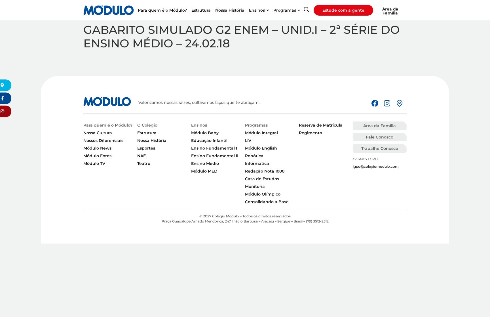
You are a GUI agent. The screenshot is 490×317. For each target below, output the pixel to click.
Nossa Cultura (97, 132)
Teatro (143, 163)
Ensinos (199, 125)
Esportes (146, 148)
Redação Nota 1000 (264, 171)
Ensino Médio (205, 163)
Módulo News (97, 148)
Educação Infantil (209, 140)
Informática (257, 163)
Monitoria (255, 186)
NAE (141, 155)
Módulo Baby (205, 132)
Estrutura (147, 132)
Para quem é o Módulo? (107, 125)
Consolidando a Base (267, 201)
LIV (248, 140)
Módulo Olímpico (262, 194)
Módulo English (261, 148)
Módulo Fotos (97, 155)
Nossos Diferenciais (103, 140)
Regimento (310, 132)
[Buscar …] (306, 10)
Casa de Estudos (262, 178)
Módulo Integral (261, 132)
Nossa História (151, 140)
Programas (256, 125)
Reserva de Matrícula (321, 125)
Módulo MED (204, 171)
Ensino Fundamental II (214, 155)
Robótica (254, 155)
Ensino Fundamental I (214, 148)
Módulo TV (94, 163)
